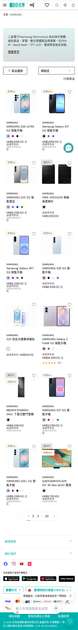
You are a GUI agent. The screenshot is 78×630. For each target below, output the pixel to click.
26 (47, 516)
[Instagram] (13, 563)
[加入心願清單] (33, 92)
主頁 (5, 14)
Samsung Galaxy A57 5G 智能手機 (20, 270)
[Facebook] (5, 563)
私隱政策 (63, 616)
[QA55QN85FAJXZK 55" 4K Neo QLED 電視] (57, 458)
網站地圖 (14, 616)
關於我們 (10, 554)
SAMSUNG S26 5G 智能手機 (56, 270)
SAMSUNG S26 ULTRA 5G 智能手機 (20, 128)
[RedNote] (29, 563)
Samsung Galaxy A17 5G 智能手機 (55, 128)
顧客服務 (10, 541)
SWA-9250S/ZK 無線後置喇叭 (55, 199)
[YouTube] (21, 563)
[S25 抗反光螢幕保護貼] (21, 316)
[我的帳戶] (65, 5)
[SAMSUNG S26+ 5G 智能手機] (21, 458)
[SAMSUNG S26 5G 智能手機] (57, 245)
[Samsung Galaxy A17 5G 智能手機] (57, 103)
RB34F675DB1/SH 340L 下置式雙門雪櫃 (20, 412)
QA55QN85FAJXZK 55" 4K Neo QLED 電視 (56, 482)
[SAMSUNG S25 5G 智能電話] (21, 174)
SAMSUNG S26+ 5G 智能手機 (21, 482)
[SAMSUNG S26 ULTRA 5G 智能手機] (21, 103)
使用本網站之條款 (39, 616)
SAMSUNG (12, 122)
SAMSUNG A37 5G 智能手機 (56, 412)
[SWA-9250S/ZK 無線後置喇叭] (57, 174)
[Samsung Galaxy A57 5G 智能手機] (21, 245)
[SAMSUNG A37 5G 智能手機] (57, 387)
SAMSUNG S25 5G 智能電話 (20, 199)
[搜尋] (57, 5)
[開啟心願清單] (47, 5)
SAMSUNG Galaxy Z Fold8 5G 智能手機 (55, 341)
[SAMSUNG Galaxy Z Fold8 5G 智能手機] (57, 316)
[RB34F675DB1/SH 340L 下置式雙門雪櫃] (21, 387)
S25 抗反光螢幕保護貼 (20, 339)
